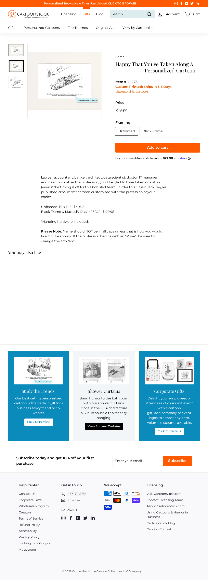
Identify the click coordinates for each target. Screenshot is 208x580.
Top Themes (78, 28)
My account (27, 549)
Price (120, 103)
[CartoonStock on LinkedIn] (93, 518)
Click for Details (169, 431)
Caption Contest (159, 529)
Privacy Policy (29, 537)
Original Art (105, 28)
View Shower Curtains (104, 426)
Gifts (11, 28)
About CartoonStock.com (166, 506)
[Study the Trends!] (38, 370)
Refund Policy (29, 525)
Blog (100, 14)
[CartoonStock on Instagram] (63, 518)
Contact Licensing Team (165, 500)
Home (119, 56)
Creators (25, 512)
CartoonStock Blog (161, 523)
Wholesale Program (34, 506)
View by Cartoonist (137, 28)
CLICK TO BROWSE (122, 3)
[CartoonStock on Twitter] (85, 518)
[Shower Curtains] (103, 370)
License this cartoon (131, 92)
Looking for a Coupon (35, 543)
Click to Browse (38, 422)
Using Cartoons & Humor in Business (167, 514)
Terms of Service (31, 518)
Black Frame (153, 131)
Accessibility (28, 531)
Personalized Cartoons (42, 28)
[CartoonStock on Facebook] (71, 518)
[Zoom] (65, 81)
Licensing (69, 14)
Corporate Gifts (30, 500)
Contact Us (27, 494)
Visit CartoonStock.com (164, 494)
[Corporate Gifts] (169, 370)
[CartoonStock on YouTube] (78, 518)
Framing (122, 123)
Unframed (126, 131)
